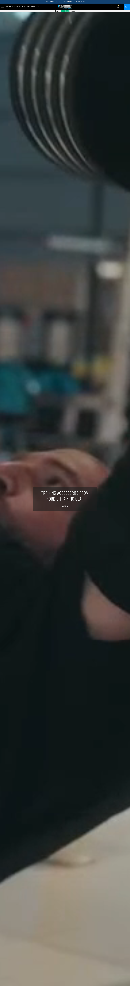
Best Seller (17, 6)
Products (9, 6)
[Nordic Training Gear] (65, 6)
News (23, 6)
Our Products (65, 506)
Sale (38, 6)
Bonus (118, 7)
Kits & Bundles (31, 6)
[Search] (111, 6)
